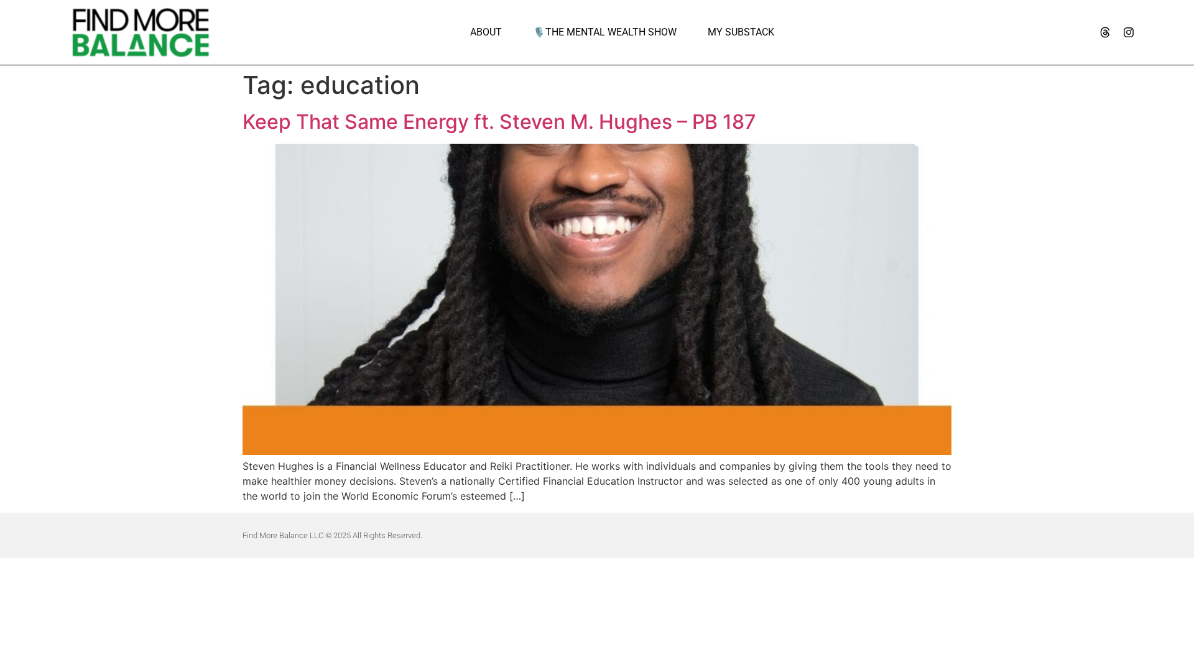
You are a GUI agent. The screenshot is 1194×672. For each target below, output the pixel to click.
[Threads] (1105, 32)
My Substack (741, 32)
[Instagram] (1128, 32)
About (486, 32)
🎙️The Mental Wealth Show (605, 32)
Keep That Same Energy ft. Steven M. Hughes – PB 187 (499, 122)
